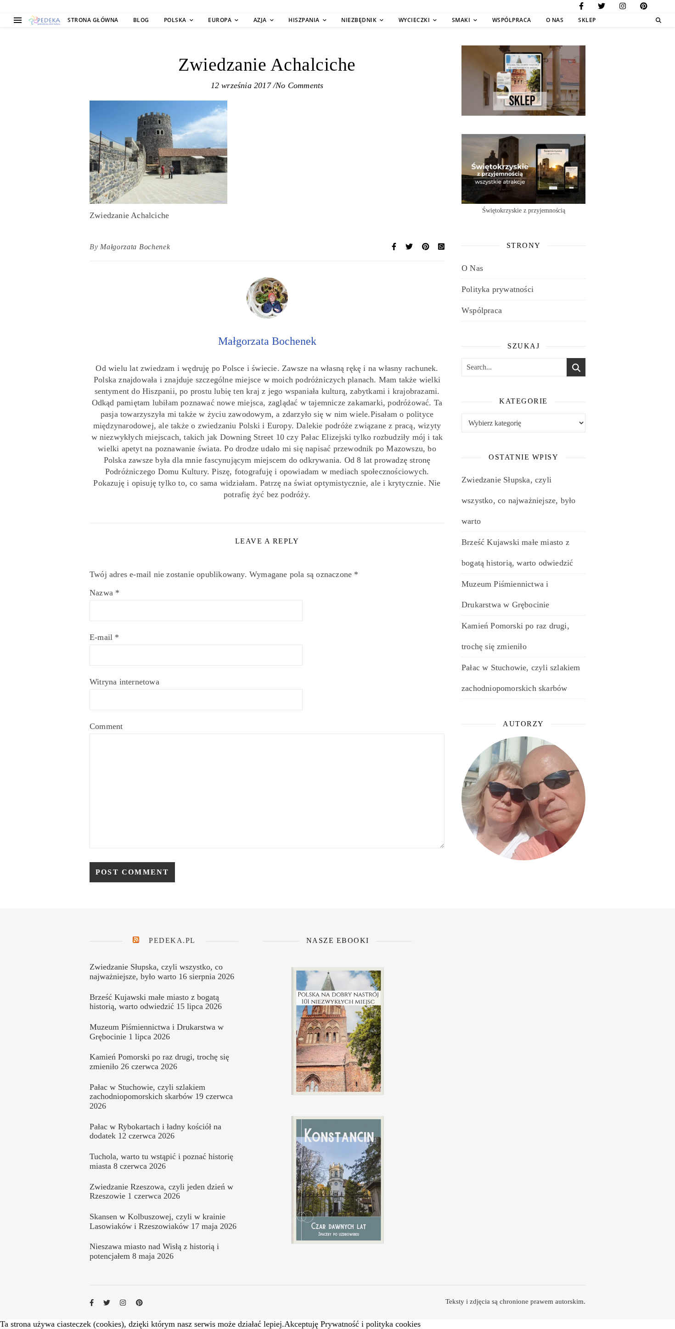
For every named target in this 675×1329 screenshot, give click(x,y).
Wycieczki (414, 20)
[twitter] (601, 7)
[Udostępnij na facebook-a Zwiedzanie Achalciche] (395, 247)
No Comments (299, 85)
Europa (219, 20)
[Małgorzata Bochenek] (267, 315)
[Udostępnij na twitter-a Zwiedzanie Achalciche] (410, 247)
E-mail (104, 637)
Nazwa (104, 592)
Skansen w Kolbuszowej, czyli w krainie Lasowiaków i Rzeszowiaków (157, 1221)
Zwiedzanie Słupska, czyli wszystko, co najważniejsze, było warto (518, 500)
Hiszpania (304, 20)
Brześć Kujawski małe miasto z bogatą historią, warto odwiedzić (154, 1002)
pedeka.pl (172, 940)
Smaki (461, 20)
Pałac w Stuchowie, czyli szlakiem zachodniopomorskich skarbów (147, 1091)
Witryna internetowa (124, 681)
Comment (106, 726)
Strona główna (93, 20)
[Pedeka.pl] (44, 20)
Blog (141, 20)
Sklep (587, 20)
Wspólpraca (511, 20)
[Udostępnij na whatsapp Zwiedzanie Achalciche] (441, 247)
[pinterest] (643, 7)
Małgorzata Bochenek (135, 247)
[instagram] (622, 7)
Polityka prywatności (497, 289)
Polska (175, 20)
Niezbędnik (359, 20)
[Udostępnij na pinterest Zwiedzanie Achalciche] (426, 247)
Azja (260, 20)
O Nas (555, 20)
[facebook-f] (581, 7)
